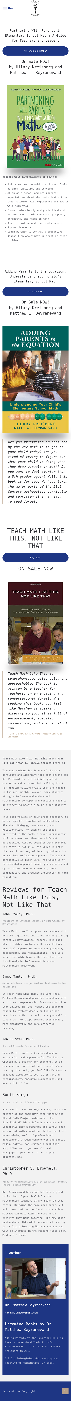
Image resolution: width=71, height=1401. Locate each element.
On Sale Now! (35, 291)
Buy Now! (35, 557)
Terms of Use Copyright (18, 1391)
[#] (65, 1391)
